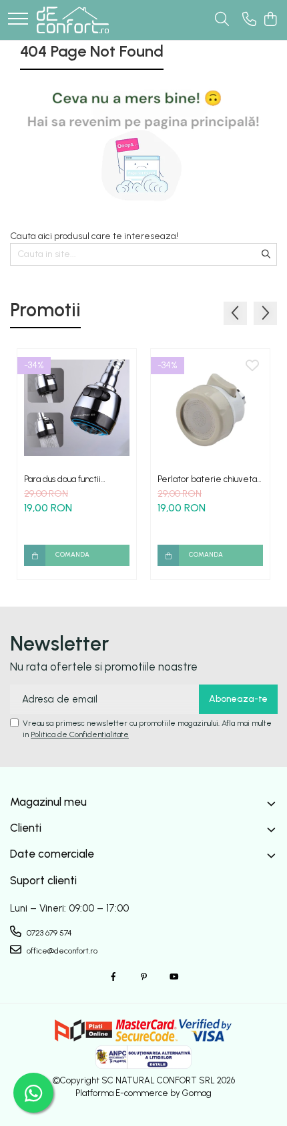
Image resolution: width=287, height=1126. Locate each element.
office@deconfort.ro (61, 951)
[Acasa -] (73, 20)
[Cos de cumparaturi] (270, 20)
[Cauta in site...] (222, 20)
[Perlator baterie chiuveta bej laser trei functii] (210, 408)
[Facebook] (113, 977)
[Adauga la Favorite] (118, 366)
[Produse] (18, 20)
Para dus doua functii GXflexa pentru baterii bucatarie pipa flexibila (68, 479)
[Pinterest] (143, 977)
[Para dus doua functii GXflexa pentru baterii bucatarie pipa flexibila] (76, 408)
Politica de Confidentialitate (80, 734)
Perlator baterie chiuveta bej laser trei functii (207, 479)
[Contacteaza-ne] (249, 20)
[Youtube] (173, 977)
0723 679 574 (48, 933)
